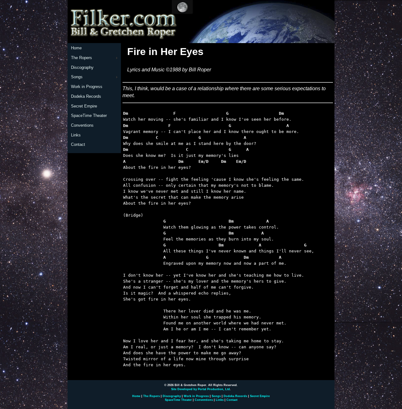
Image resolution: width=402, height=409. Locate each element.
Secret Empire (84, 106)
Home (76, 48)
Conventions (82, 125)
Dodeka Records (86, 96)
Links (76, 135)
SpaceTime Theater (89, 115)
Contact (78, 144)
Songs (77, 77)
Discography (82, 67)
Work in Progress (86, 86)
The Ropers (81, 57)
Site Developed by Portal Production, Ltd (200, 389)
